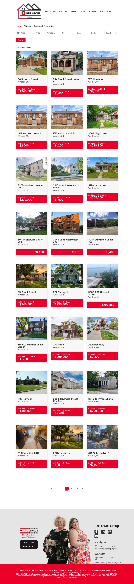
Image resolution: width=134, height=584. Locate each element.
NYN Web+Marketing (73, 572)
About (74, 11)
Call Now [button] (106, 11)
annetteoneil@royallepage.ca (108, 563)
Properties (50, 11)
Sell (66, 11)
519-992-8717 (109, 546)
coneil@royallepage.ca (107, 549)
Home (19, 26)
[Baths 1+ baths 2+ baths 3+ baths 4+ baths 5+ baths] (96, 33)
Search (21, 40)
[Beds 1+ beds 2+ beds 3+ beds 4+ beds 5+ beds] (81, 33)
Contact (93, 11)
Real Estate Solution (108, 570)
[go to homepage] (29, 11)
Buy (60, 11)
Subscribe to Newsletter (28, 544)
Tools (82, 11)
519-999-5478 (109, 558)
